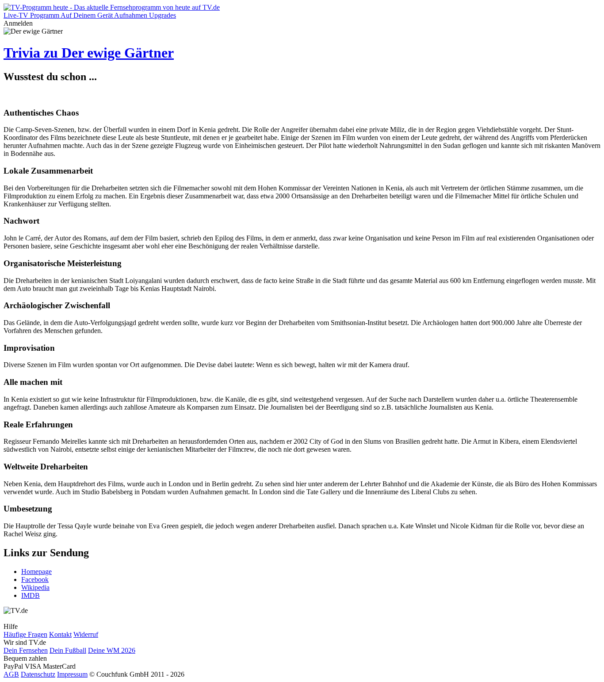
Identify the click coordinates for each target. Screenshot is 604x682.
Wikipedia (35, 587)
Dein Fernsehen (26, 650)
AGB (11, 674)
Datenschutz (38, 674)
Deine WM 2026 (111, 650)
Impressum (72, 674)
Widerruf (85, 634)
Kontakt (60, 634)
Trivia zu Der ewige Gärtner (89, 53)
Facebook (35, 579)
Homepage (36, 571)
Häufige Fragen (25, 634)
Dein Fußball (68, 650)
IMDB (30, 595)
